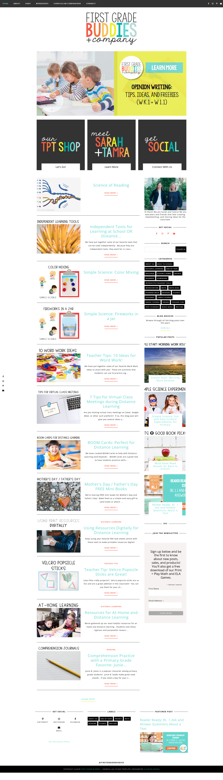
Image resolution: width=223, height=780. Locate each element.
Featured (150, 273)
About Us (150, 264)
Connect (91, 3)
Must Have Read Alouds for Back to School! (165, 466)
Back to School (165, 264)
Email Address (156, 601)
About (17, 3)
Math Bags (174, 288)
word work (167, 307)
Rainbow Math (152, 292)
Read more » (111, 193)
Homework (162, 278)
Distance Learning (111, 522)
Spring (166, 302)
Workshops (42, 3)
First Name (154, 589)
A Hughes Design (152, 769)
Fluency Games (164, 273)
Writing (179, 307)
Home (5, 3)
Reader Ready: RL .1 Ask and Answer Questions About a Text (165, 509)
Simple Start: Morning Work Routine (165, 379)
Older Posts (88, 699)
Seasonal (150, 297)
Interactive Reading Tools (158, 283)
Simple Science (165, 297)
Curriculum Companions (67, 3)
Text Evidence (152, 307)
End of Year (172, 269)
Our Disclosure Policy (59, 741)
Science (176, 292)
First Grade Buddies (90, 769)
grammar (150, 278)
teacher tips (111, 563)
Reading (111, 650)
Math (163, 288)
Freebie (177, 273)
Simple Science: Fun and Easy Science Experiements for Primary (165, 420)
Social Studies (153, 302)
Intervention (152, 288)
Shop (28, 3)
